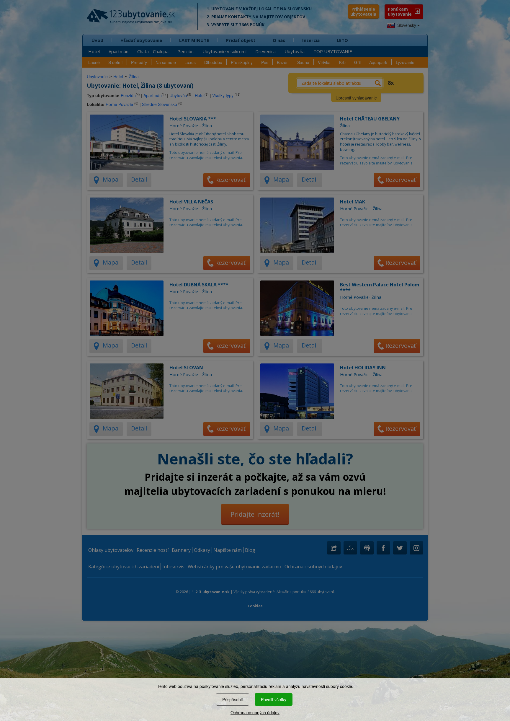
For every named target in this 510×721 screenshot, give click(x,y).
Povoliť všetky (273, 699)
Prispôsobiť (232, 699)
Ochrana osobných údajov (255, 712)
